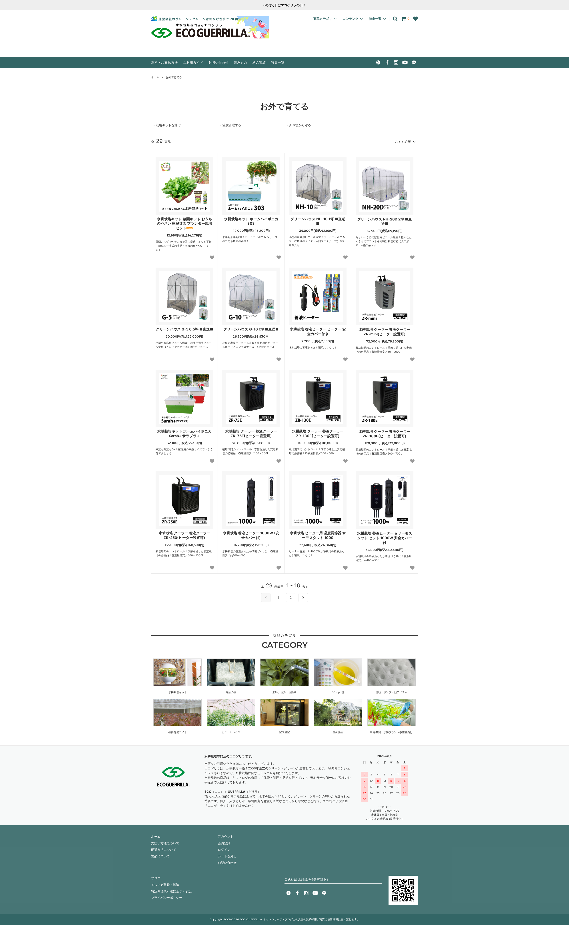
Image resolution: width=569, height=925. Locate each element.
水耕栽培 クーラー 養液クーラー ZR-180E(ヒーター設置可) (384, 433)
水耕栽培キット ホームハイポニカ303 (251, 221)
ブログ (155, 878)
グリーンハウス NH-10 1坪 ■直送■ (318, 221)
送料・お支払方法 (164, 62)
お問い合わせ (218, 62)
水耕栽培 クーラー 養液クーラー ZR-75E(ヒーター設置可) (251, 433)
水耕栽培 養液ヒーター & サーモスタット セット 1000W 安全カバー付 (384, 538)
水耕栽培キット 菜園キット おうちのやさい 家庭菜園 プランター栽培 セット (184, 223)
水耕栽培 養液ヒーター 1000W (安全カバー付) (251, 535)
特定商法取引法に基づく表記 (171, 891)
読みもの (240, 62)
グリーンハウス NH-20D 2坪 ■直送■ (384, 221)
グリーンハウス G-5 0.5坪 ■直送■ (184, 329)
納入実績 (259, 62)
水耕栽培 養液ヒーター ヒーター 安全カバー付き (318, 331)
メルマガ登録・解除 (165, 885)
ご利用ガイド (193, 62)
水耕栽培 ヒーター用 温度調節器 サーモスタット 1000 (318, 535)
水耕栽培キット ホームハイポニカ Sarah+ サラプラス (184, 433)
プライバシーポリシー (166, 897)
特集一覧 (277, 62)
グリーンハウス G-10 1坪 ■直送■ (251, 329)
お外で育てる (174, 77)
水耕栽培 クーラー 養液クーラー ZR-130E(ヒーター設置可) (318, 433)
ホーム (155, 77)
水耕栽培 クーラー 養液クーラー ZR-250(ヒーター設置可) (184, 535)
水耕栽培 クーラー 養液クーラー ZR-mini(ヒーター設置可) (384, 331)
